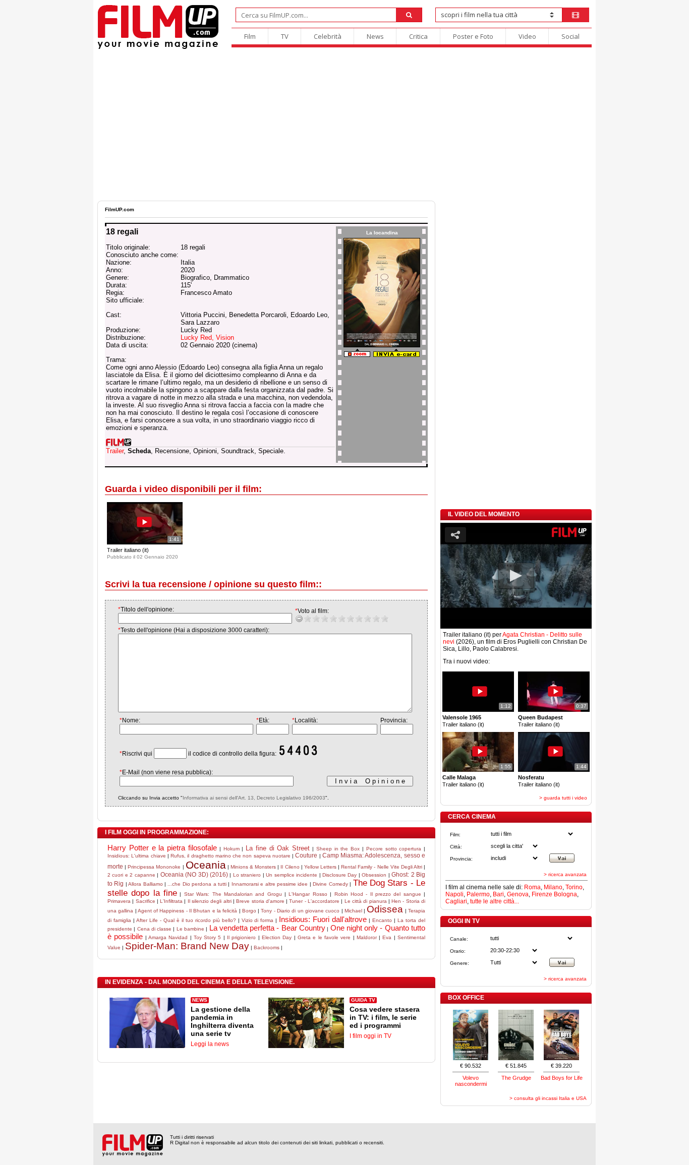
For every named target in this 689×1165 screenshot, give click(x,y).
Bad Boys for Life (562, 1078)
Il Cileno (289, 867)
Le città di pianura (365, 901)
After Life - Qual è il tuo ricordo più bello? (186, 920)
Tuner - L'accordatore (314, 901)
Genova (518, 894)
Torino (574, 887)
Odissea (385, 909)
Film (250, 36)
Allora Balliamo (145, 884)
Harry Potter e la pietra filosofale (162, 847)
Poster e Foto (473, 36)
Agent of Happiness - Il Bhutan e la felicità (187, 910)
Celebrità (327, 36)
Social (570, 36)
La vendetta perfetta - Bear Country (267, 928)
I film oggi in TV (370, 1035)
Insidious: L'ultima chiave (136, 856)
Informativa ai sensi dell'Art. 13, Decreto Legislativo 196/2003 (254, 798)
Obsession (374, 875)
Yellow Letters (320, 867)
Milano (553, 887)
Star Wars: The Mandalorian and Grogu (233, 894)
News (375, 36)
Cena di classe (154, 929)
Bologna (565, 894)
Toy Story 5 (207, 937)
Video (527, 36)
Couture (306, 855)
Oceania (206, 865)
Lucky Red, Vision (207, 337)
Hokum (231, 848)
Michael (353, 910)
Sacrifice (145, 901)
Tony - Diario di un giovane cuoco (300, 910)
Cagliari (456, 901)
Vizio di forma (258, 920)
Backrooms (266, 947)
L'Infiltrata (171, 901)
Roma (532, 887)
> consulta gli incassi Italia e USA (548, 1098)
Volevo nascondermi (471, 1081)
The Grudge (516, 1078)
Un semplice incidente (291, 875)
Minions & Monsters (253, 867)
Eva (386, 937)
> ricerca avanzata (565, 874)
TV (285, 36)
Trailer (115, 451)
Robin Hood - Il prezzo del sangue (377, 894)
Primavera (119, 901)
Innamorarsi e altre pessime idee (270, 884)
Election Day (277, 937)
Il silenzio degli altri (210, 901)
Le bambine (190, 929)
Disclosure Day (339, 875)
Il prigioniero (241, 937)
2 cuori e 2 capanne (131, 875)
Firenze (542, 894)
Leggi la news (210, 1044)
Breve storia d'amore (260, 901)
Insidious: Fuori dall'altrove (323, 919)
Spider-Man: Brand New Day (187, 946)
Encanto (382, 920)
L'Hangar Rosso (308, 894)
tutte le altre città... (494, 901)
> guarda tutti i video (563, 798)
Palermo (478, 894)
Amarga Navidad (168, 937)
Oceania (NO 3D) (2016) (194, 874)
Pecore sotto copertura (394, 848)
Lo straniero (247, 875)
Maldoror (367, 937)
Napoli (454, 894)
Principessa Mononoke (154, 867)
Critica (418, 36)
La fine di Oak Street (278, 848)
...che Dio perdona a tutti (196, 884)
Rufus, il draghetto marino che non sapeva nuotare (230, 856)
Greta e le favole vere (324, 937)
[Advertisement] (344, 125)
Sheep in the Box (338, 848)
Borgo (249, 910)
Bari (498, 894)
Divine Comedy (330, 884)
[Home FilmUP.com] (158, 47)
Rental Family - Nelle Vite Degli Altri (381, 867)
